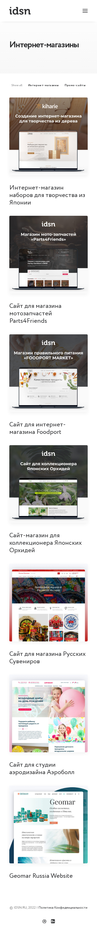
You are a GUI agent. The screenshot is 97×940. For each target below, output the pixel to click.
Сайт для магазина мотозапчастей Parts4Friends (35, 314)
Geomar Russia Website (41, 876)
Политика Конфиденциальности (63, 907)
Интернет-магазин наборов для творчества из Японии (47, 195)
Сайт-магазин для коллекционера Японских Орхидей (45, 543)
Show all (16, 85)
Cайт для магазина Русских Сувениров (47, 658)
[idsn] (20, 11)
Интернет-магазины (43, 85)
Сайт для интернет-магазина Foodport (37, 428)
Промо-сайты (75, 85)
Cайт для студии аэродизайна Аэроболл (41, 768)
